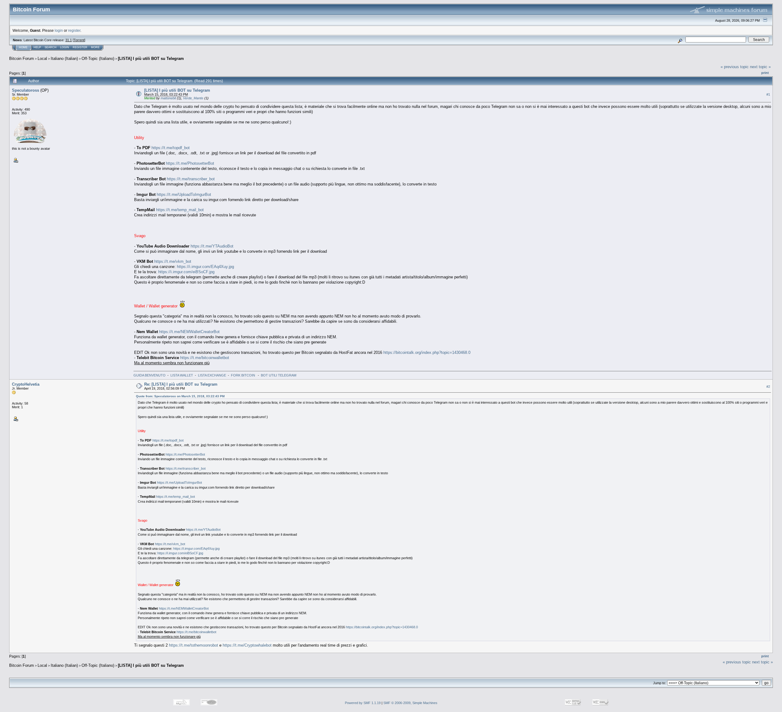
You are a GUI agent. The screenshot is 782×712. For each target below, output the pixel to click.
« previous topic (735, 66)
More (95, 47)
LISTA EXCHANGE (212, 375)
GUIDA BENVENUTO (149, 375)
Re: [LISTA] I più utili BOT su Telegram (180, 384)
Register (80, 47)
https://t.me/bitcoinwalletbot (204, 357)
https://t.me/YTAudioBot (212, 246)
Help (37, 47)
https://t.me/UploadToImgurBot (184, 194)
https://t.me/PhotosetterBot (190, 163)
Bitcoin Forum (21, 58)
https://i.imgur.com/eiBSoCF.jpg (186, 272)
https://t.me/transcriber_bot (191, 179)
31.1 (68, 40)
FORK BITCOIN (243, 375)
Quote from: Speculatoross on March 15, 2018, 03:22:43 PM (180, 396)
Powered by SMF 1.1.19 (363, 703)
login (59, 30)
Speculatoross (25, 90)
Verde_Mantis (193, 98)
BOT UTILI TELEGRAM (278, 375)
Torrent (79, 40)
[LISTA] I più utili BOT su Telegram (151, 58)
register (74, 30)
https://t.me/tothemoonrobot (193, 645)
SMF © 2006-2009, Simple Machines (410, 703)
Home (23, 47)
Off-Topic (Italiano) (98, 58)
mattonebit (168, 98)
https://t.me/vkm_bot (172, 261)
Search (51, 47)
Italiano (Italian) (64, 58)
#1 (768, 94)
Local (42, 58)
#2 (768, 386)
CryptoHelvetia (25, 384)
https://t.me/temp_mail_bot (180, 209)
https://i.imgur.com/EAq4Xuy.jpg (205, 266)
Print (765, 73)
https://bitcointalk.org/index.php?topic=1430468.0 (426, 352)
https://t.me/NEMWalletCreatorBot (189, 331)
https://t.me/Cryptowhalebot (247, 645)
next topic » (760, 66)
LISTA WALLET (181, 375)
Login (64, 47)
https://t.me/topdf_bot (171, 147)
